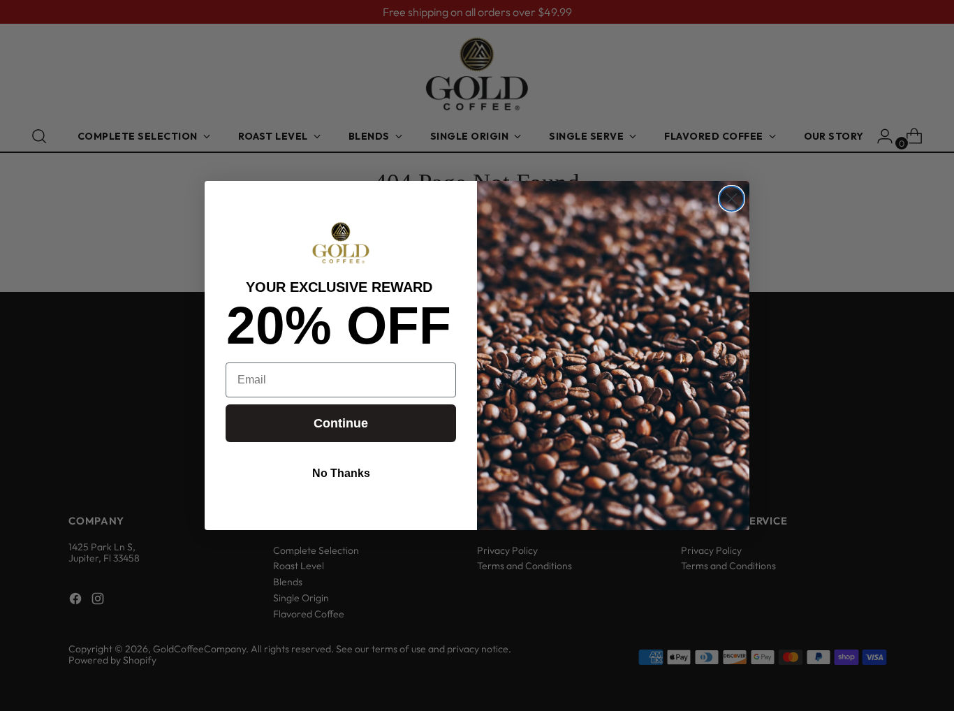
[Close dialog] (731, 198)
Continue (341, 423)
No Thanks (341, 473)
